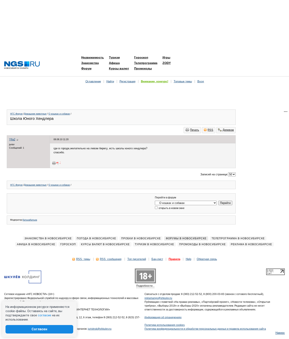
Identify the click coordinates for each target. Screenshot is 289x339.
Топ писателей (136, 259)
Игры (166, 57)
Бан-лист (157, 259)
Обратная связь (207, 259)
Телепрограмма (145, 63)
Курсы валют (119, 68)
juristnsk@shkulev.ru (99, 328)
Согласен (39, 329)
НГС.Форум (16, 113)
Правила (174, 259)
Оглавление (93, 81)
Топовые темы (183, 81)
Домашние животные (35, 113)
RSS (210, 129)
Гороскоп (141, 57)
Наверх (280, 332)
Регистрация (127, 81)
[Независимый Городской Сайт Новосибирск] (22, 65)
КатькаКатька (30, 220)
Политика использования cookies (164, 325)
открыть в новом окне (171, 208)
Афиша (114, 63)
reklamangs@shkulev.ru (158, 298)
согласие (44, 315)
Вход (200, 81)
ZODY (166, 63)
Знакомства (90, 63)
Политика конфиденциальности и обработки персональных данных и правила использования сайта (205, 328)
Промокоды (143, 68)
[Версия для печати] (54, 163)
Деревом (228, 129)
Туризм (114, 57)
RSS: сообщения (110, 259)
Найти (110, 81)
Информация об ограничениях (163, 317)
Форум (86, 68)
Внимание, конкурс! (154, 81)
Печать (194, 129)
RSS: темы (83, 259)
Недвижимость (92, 57)
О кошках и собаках (59, 113)
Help (188, 259)
